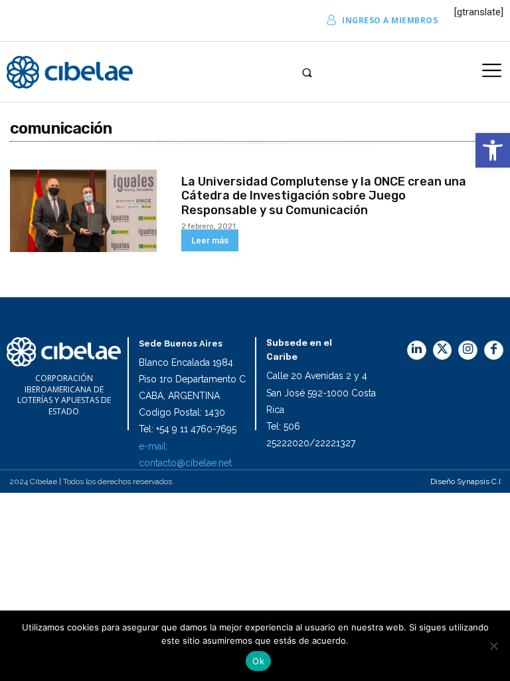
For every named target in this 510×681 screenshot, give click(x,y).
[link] (492, 150)
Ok (258, 661)
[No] (493, 645)
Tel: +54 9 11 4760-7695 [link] (187, 429)
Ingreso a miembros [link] (390, 20)
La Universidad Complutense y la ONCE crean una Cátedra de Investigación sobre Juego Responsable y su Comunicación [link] (323, 195)
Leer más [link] (209, 240)
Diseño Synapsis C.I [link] (465, 481)
